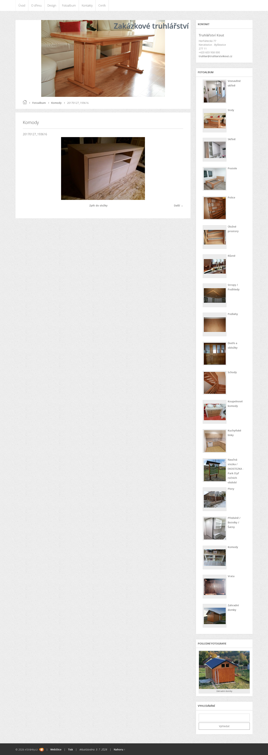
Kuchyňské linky (234, 433)
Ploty (231, 488)
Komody (56, 103)
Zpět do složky (98, 205)
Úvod (21, 5)
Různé (231, 255)
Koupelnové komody (235, 404)
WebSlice (55, 749)
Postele (232, 168)
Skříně (232, 139)
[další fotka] (177, 168)
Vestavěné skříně (234, 83)
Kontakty (87, 5)
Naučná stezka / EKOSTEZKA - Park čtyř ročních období (236, 471)
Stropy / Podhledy (234, 287)
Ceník (102, 5)
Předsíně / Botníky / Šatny (234, 522)
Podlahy (233, 314)
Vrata (231, 576)
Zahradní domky (233, 608)
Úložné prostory (233, 229)
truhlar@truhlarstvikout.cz (215, 56)
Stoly (231, 110)
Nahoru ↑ (119, 749)
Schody (232, 372)
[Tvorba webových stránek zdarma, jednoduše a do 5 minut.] (41, 749)
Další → (178, 205)
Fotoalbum (69, 5)
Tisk (70, 749)
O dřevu (36, 5)
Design (51, 5)
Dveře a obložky (233, 345)
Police (231, 197)
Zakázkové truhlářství (151, 26)
